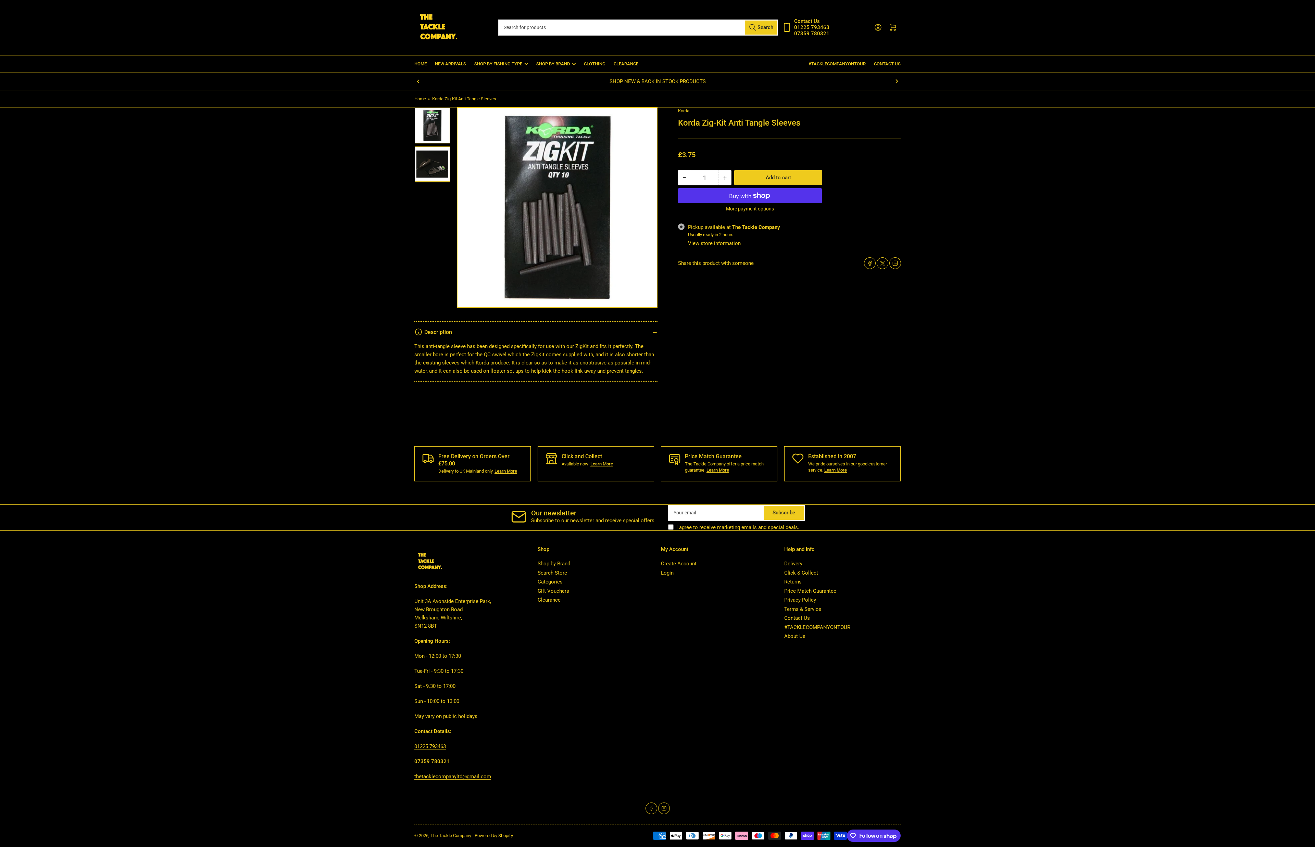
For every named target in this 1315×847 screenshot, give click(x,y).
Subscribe (784, 513)
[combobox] (638, 28)
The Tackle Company (451, 835)
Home (420, 63)
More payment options (750, 208)
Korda (683, 110)
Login (667, 573)
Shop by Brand (554, 564)
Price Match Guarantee (810, 591)
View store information (714, 243)
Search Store (552, 573)
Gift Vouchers (553, 591)
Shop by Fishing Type (498, 63)
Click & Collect (801, 573)
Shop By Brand (553, 63)
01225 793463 (430, 746)
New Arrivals (450, 63)
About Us (794, 636)
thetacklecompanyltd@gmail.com (452, 776)
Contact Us (887, 63)
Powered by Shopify (494, 835)
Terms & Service (802, 609)
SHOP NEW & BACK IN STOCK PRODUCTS (658, 81)
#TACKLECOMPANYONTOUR (837, 63)
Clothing (594, 63)
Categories (550, 582)
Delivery (793, 564)
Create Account (679, 564)
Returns (793, 582)
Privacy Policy (800, 600)
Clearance (626, 63)
